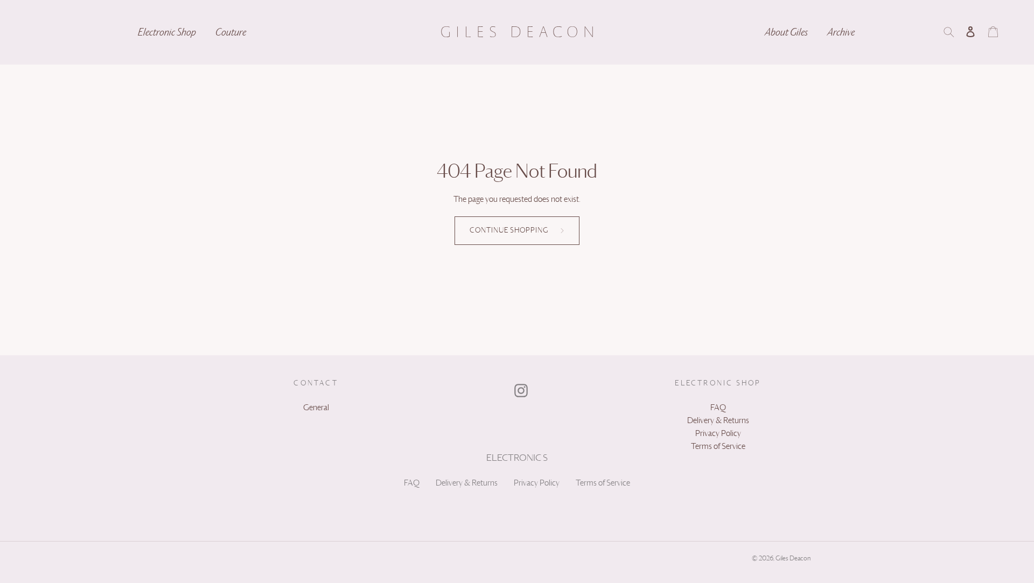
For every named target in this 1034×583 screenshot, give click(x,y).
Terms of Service (603, 483)
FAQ (412, 483)
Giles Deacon (793, 559)
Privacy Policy (537, 483)
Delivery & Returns (467, 483)
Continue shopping (509, 230)
